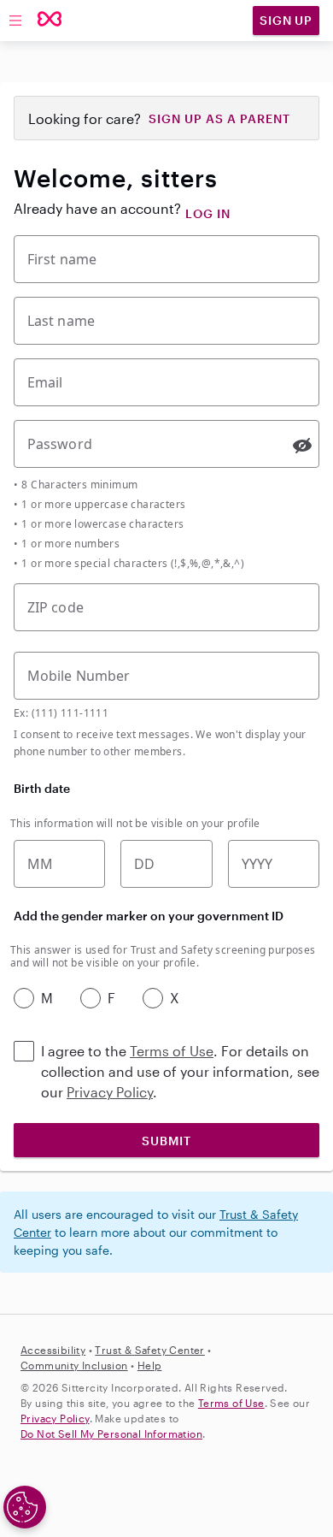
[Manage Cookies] (24, 1507)
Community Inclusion (74, 1365)
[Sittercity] (50, 20)
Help (149, 1365)
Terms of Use (171, 1051)
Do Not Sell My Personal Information (111, 1433)
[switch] (302, 445)
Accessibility (52, 1350)
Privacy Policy (110, 1092)
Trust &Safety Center (149, 1350)
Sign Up (286, 20)
